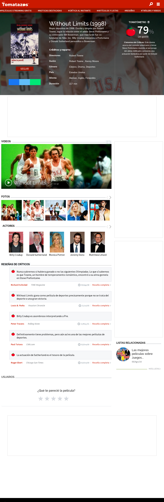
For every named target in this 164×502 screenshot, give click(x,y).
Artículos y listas (108, 10)
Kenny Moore (92, 61)
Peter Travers (17, 323)
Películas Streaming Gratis (16, 10)
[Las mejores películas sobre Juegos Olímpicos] (123, 354)
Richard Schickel (19, 284)
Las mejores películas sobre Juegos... (142, 353)
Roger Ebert (16, 362)
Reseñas (130, 10)
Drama (81, 66)
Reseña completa (100, 284)
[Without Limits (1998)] (11, 210)
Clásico (73, 66)
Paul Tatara (17, 344)
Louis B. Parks (18, 305)
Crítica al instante (79, 10)
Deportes (90, 66)
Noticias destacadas (50, 10)
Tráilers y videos (151, 10)
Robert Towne (76, 55)
